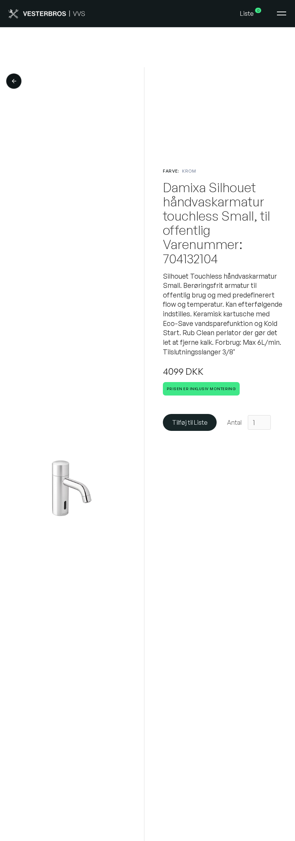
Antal (234, 422)
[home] (121, 13)
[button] (251, 13)
